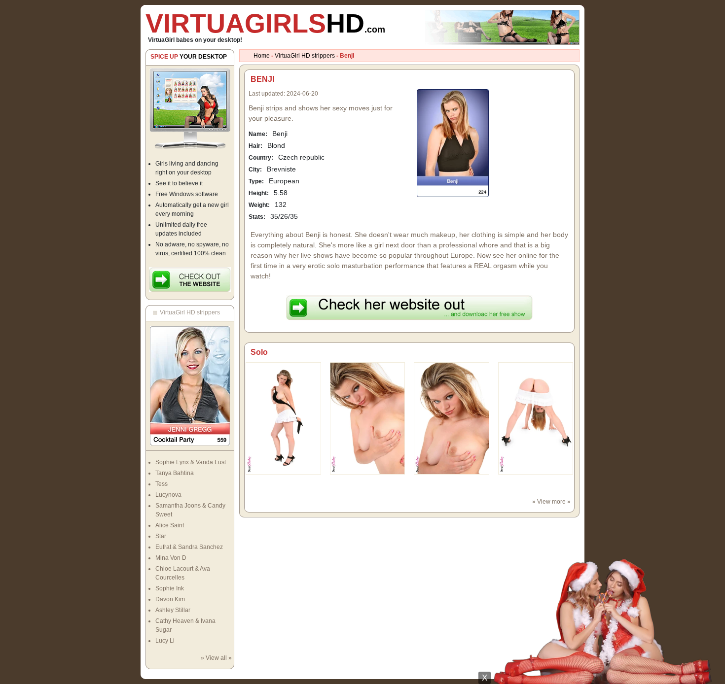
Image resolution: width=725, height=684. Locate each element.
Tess (161, 483)
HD (265, 23)
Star (160, 536)
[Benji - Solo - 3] (536, 417)
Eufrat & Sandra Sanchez (189, 547)
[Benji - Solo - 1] (367, 417)
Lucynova (168, 494)
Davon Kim (170, 599)
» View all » (216, 657)
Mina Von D (170, 557)
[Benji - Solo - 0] (283, 417)
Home (262, 55)
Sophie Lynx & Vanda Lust (190, 462)
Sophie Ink (169, 588)
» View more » (551, 501)
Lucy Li (165, 640)
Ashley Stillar (172, 610)
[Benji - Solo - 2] (451, 417)
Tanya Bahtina (174, 473)
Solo (259, 352)
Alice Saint (169, 525)
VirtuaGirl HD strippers (305, 55)
